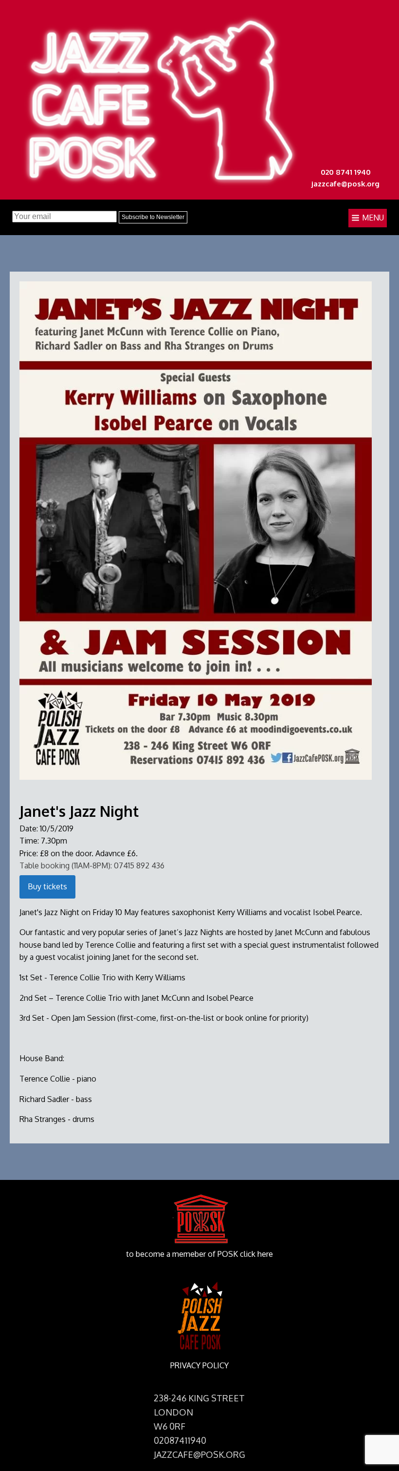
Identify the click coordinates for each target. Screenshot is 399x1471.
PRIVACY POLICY (199, 1365)
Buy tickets (47, 886)
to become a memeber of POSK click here (199, 1254)
